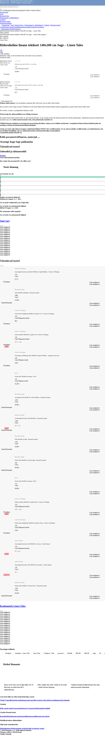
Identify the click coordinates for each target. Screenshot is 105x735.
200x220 (86, 653)
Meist (9, 716)
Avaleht (2, 27)
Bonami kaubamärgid (18, 716)
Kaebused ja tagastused (28, 708)
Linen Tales (36, 653)
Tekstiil (15, 27)
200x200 (78, 653)
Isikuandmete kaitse (19, 728)
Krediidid (46, 708)
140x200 (69, 653)
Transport (16, 708)
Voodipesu (40, 27)
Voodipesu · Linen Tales (22, 653)
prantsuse (61, 653)
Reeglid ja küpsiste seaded (35, 728)
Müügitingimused (6, 728)
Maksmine (39, 708)
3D (100, 653)
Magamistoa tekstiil (24, 27)
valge (94, 653)
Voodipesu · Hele (49, 653)
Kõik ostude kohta (6, 708)
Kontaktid (3, 716)
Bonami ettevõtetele (42, 716)
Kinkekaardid (31, 716)
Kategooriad (9, 27)
